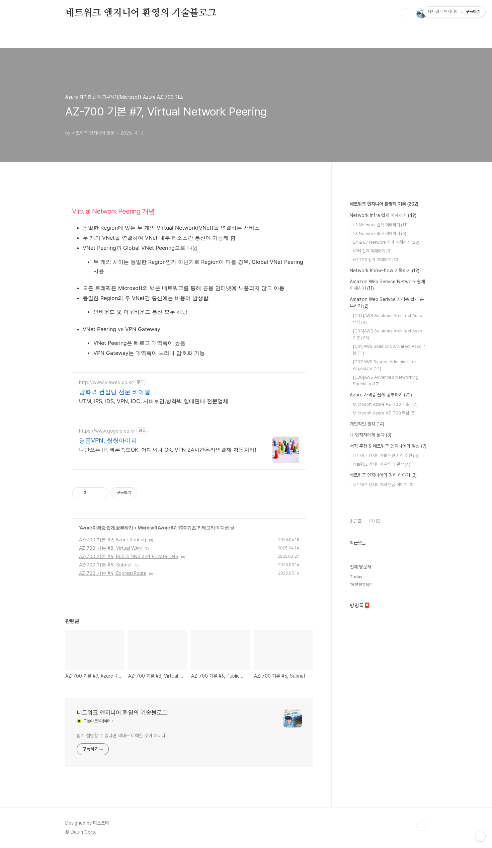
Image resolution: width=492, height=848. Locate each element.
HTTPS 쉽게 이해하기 (376, 259)
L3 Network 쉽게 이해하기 (379, 233)
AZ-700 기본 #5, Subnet (105, 564)
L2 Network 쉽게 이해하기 (380, 224)
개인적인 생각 (367, 424)
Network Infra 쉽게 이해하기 (383, 215)
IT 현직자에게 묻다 (370, 435)
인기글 (375, 521)
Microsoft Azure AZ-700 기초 (167, 527)
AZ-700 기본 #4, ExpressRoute (112, 573)
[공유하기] (92, 493)
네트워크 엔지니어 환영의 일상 (381, 464)
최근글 (356, 521)
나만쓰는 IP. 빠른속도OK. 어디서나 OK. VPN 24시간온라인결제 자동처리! (167, 449)
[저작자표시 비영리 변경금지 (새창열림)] (146, 492)
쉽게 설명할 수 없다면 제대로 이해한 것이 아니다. (122, 735)
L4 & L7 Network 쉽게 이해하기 (386, 242)
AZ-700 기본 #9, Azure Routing (112, 539)
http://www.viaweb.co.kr (106, 382)
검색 (406, 13)
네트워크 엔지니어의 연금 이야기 (383, 484)
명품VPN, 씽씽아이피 (108, 440)
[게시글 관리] (101, 493)
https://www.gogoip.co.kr (107, 431)
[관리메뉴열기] (480, 836)
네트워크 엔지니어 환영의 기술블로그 (141, 13)
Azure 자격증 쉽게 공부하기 (106, 527)
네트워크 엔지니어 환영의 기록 (384, 204)
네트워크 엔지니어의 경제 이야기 (383, 475)
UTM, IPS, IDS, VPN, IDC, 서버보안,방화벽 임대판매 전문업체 (153, 401)
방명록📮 (360, 605)
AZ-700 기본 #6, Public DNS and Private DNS (128, 556)
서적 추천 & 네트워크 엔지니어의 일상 (388, 446)
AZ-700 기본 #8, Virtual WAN (110, 548)
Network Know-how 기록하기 (384, 270)
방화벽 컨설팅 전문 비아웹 (114, 391)
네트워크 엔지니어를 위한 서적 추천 (385, 455)
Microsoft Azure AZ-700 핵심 (384, 412)
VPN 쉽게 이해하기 (372, 250)
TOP (421, 825)
